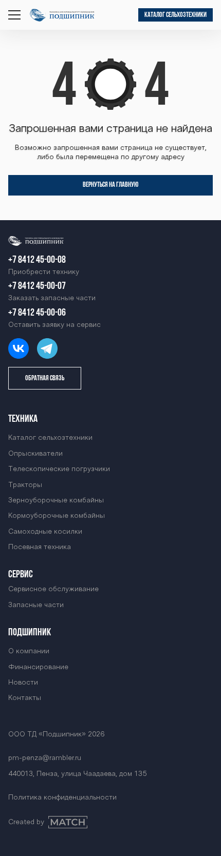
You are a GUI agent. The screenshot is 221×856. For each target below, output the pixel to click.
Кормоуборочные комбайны (56, 516)
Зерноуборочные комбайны (56, 500)
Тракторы (25, 485)
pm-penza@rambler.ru (44, 758)
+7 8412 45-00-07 (37, 286)
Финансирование (38, 667)
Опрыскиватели (35, 454)
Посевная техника (39, 547)
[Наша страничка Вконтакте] (18, 348)
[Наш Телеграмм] (47, 348)
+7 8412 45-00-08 (37, 260)
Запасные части (36, 605)
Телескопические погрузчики (59, 469)
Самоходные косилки (45, 532)
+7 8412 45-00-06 (37, 313)
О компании (28, 651)
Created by (26, 822)
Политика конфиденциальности (62, 797)
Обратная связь (44, 378)
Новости (23, 682)
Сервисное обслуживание (53, 589)
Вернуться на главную (110, 185)
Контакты (24, 698)
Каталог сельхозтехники (175, 15)
